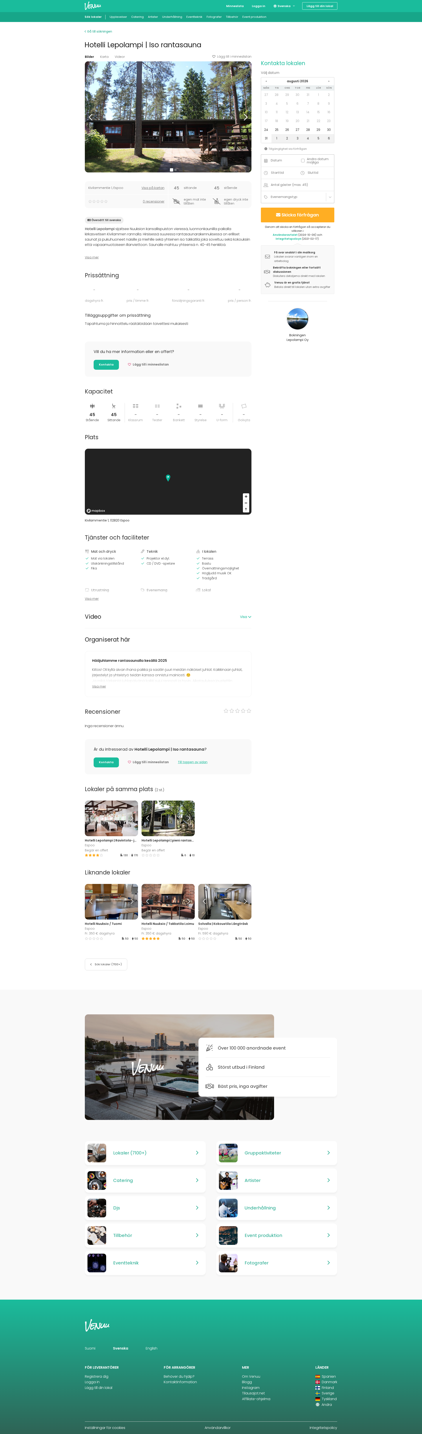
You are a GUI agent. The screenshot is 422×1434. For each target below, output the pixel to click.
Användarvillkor (218, 1427)
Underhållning (172, 17)
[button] (91, 117)
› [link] (328, 81)
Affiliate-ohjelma (256, 1398)
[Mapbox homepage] (96, 510)
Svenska (284, 6)
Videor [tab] (120, 57)
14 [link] (307, 112)
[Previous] (91, 818)
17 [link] (266, 121)
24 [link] (266, 130)
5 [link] (287, 103)
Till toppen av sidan (192, 762)
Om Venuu (251, 1376)
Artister (153, 17)
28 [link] (276, 95)
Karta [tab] (104, 57)
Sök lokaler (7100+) (108, 964)
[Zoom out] (246, 503)
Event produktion (254, 17)
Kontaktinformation (180, 1382)
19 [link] (287, 121)
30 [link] (297, 95)
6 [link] (297, 103)
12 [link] (287, 112)
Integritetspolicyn (288, 239)
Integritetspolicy (323, 1427)
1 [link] (318, 95)
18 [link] (276, 121)
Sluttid (313, 172)
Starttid (277, 172)
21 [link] (308, 121)
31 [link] (308, 95)
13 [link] (297, 112)
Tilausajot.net (253, 1393)
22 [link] (318, 121)
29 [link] (287, 95)
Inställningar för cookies (105, 1427)
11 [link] (277, 112)
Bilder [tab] (89, 57)
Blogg (247, 1382)
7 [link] (308, 103)
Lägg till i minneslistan (234, 56)
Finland (327, 1387)
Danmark (329, 1382)
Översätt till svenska (106, 220)
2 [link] (329, 95)
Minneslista (235, 6)
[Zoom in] (246, 496)
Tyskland (329, 1398)
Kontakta (106, 364)
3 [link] (266, 103)
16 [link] (328, 112)
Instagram (251, 1387)
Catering (137, 17)
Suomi (90, 1348)
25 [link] (276, 130)
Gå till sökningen (99, 31)
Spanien (328, 1376)
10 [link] (266, 112)
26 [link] (287, 130)
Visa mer (92, 257)
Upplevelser (118, 17)
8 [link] (318, 103)
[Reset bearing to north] (246, 509)
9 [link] (329, 103)
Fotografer (214, 17)
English (151, 1348)
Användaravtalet (285, 235)
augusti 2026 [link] (297, 81)
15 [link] (318, 112)
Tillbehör (232, 17)
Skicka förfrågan (300, 215)
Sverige (327, 1393)
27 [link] (266, 95)
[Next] (131, 818)
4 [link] (277, 103)
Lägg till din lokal (320, 6)
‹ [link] (266, 81)
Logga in (258, 6)
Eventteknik (194, 17)
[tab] (168, 617)
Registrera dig (96, 1376)
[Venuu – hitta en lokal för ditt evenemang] (93, 5)
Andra (326, 1404)
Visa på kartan (153, 188)
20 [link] (297, 121)
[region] (168, 482)
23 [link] (329, 121)
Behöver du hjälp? (179, 1376)
